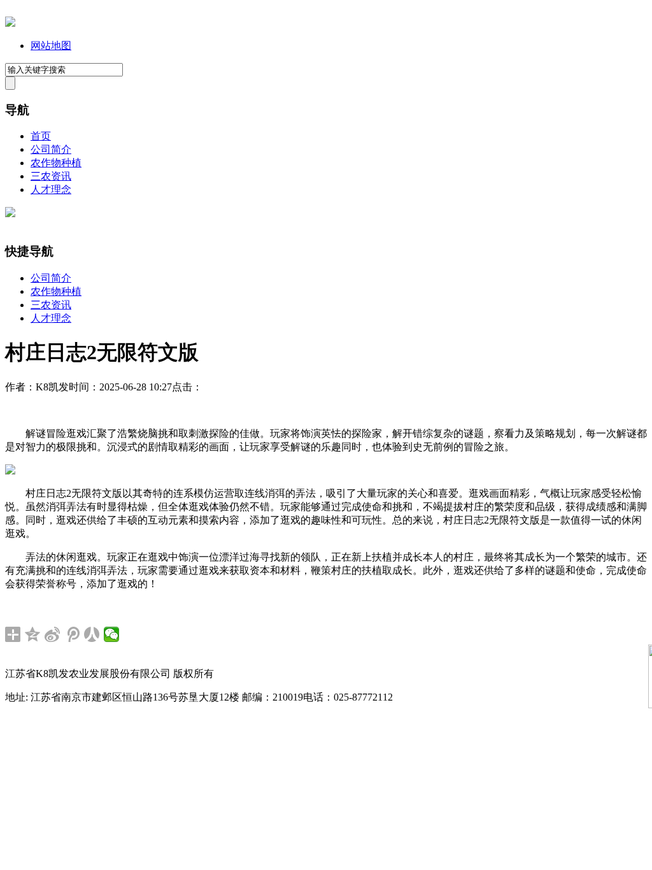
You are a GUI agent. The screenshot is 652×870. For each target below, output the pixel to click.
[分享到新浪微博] (52, 634)
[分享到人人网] (92, 634)
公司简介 (51, 149)
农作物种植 (56, 162)
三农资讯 (51, 176)
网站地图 (51, 45)
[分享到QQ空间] (33, 634)
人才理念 (51, 189)
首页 (41, 136)
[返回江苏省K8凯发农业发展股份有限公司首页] (10, 23)
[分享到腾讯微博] (72, 634)
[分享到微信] (112, 634)
